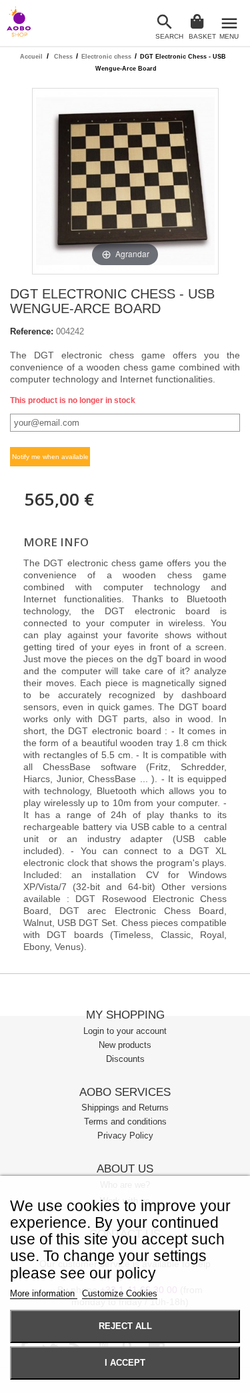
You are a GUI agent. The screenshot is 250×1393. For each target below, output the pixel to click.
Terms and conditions (125, 1122)
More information (43, 1293)
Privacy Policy (125, 1136)
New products (125, 1045)
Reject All (125, 1326)
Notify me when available (50, 456)
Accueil (31, 56)
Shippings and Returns (125, 1108)
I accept (125, 1363)
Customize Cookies (119, 1293)
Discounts (125, 1059)
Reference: (31, 331)
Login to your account (125, 1031)
